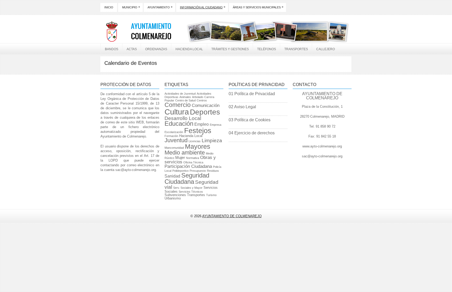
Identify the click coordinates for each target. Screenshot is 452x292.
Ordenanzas (156, 49)
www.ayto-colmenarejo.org (322, 146)
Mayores (197, 146)
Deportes (205, 112)
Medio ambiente (185, 152)
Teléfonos (266, 49)
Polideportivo (180, 170)
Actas (132, 49)
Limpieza (212, 140)
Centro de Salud (185, 100)
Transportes (296, 49)
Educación (179, 123)
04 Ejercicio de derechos (252, 133)
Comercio (178, 104)
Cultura (177, 111)
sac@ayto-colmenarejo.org (135, 170)
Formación (171, 136)
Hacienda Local (189, 49)
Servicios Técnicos (191, 191)
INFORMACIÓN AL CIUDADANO (202, 7)
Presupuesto (198, 170)
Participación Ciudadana (188, 166)
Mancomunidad (174, 147)
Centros (202, 100)
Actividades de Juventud (180, 93)
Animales (185, 97)
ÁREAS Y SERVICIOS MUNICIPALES (258, 7)
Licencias (195, 141)
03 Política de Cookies (249, 120)
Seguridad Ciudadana (187, 178)
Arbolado (197, 97)
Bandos (111, 49)
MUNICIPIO (131, 7)
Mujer (180, 158)
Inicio (108, 7)
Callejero (325, 49)
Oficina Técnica (193, 162)
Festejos (197, 131)
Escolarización (174, 132)
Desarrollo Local (183, 118)
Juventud (176, 140)
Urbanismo (173, 198)
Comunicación (205, 105)
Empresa (215, 124)
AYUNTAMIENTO (160, 7)
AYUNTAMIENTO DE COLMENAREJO (232, 216)
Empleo (201, 124)
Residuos (213, 170)
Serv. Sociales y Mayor (187, 187)
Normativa (192, 157)
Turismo (211, 195)
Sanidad (172, 176)
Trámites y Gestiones (230, 49)
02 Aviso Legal (242, 107)
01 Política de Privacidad (252, 93)
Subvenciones (175, 195)
